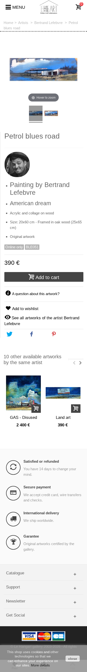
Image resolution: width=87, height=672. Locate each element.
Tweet (18, 334)
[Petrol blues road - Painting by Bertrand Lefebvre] (36, 114)
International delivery (41, 513)
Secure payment (37, 487)
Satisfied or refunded (41, 461)
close (72, 659)
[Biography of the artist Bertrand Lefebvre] (43, 162)
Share (41, 334)
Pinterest (65, 334)
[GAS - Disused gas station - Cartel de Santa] (23, 393)
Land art (63, 417)
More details (40, 665)
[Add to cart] (36, 408)
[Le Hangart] (49, 7)
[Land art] (63, 393)
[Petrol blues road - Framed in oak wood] (51, 114)
